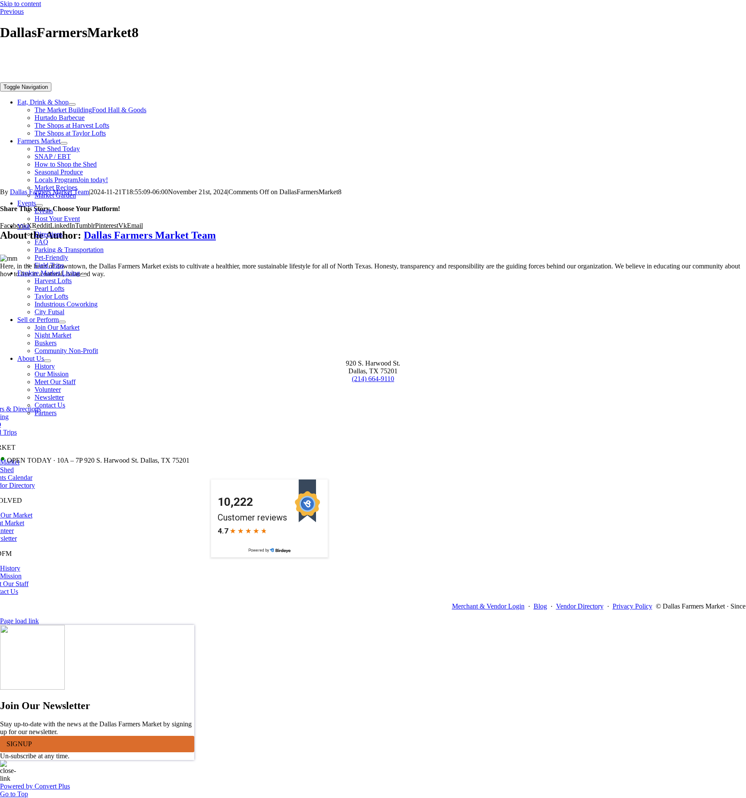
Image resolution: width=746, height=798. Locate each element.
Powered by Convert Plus (35, 786)
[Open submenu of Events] (39, 205)
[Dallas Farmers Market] (269, 78)
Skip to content (20, 3)
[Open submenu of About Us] (47, 361)
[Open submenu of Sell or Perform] (62, 322)
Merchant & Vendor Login (488, 606)
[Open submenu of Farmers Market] (63, 143)
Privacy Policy (632, 606)
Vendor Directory (580, 606)
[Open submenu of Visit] (33, 228)
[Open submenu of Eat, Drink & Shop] (72, 104)
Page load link (19, 621)
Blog (540, 606)
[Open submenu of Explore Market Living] (83, 275)
